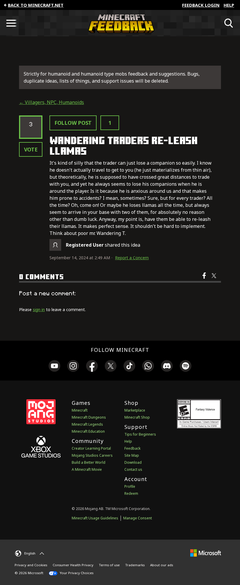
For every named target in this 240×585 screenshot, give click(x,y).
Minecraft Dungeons (89, 417)
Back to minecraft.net (36, 5)
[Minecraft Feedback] (120, 23)
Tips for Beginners (140, 434)
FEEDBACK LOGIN (201, 5)
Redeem (131, 493)
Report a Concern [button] (132, 257)
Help (229, 5)
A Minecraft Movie (87, 469)
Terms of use (109, 565)
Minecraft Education (88, 431)
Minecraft (80, 410)
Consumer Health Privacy (73, 565)
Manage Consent (137, 518)
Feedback (132, 448)
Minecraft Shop (137, 417)
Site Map (131, 455)
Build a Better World (88, 462)
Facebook (204, 279)
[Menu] (11, 23)
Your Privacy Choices (76, 573)
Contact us (133, 469)
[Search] (229, 23)
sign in (39, 309)
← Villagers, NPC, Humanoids (51, 102)
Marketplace (134, 410)
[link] (54, 366)
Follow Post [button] (73, 122)
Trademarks (135, 565)
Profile (129, 486)
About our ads (161, 565)
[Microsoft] (205, 552)
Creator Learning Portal (91, 448)
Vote (31, 149)
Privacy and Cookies (31, 565)
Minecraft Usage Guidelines (95, 518)
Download (133, 462)
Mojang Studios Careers (92, 455)
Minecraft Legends (87, 424)
